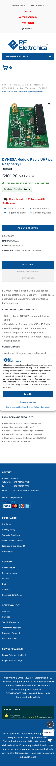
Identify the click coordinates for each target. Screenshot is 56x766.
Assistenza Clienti (10, 638)
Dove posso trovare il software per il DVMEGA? (25, 438)
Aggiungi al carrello (28, 228)
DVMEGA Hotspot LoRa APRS (33, 88)
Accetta (28, 394)
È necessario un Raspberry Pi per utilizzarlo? (24, 431)
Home (5, 85)
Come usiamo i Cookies (16, 407)
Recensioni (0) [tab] (28, 278)
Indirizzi (5, 578)
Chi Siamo (6, 524)
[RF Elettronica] (28, 44)
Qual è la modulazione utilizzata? (19, 427)
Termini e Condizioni (11, 535)
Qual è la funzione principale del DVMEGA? (23, 423)
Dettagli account (9, 573)
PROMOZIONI (28, 23)
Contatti (5, 611)
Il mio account (8, 568)
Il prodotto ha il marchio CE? (17, 441)
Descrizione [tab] (28, 265)
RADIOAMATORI (20, 85)
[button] (49, 104)
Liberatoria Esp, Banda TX (13, 546)
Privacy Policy (33, 407)
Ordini (4, 584)
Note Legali (45, 407)
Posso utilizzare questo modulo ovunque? (23, 434)
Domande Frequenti (11, 633)
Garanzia (6, 617)
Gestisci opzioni (28, 402)
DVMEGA (14, 241)
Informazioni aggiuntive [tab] (28, 272)
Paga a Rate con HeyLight (14, 655)
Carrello (5, 589)
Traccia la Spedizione (11, 628)
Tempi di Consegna (10, 622)
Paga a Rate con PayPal (13, 660)
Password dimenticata (12, 595)
